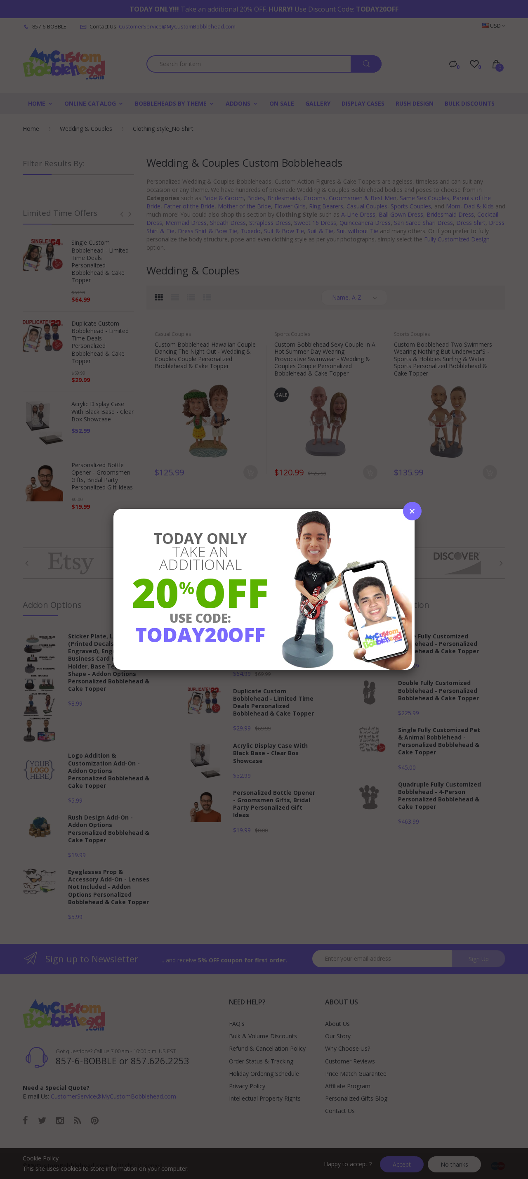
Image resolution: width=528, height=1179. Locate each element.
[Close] (412, 511)
